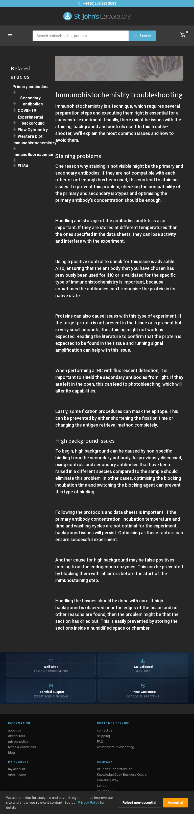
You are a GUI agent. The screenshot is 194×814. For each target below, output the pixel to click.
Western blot (30, 136)
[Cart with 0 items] (183, 35)
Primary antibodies (30, 86)
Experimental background (31, 120)
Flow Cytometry (33, 129)
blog (11, 752)
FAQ (100, 741)
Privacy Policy (88, 802)
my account (16, 769)
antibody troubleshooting (115, 747)
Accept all (175, 802)
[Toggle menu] (11, 37)
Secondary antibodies (31, 101)
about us (14, 730)
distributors (16, 736)
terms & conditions (22, 747)
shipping (103, 736)
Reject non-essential (139, 802)
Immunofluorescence (32, 154)
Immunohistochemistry (34, 143)
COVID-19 (27, 110)
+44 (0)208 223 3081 (99, 4)
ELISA (23, 165)
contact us (104, 730)
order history (17, 774)
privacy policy (18, 741)
